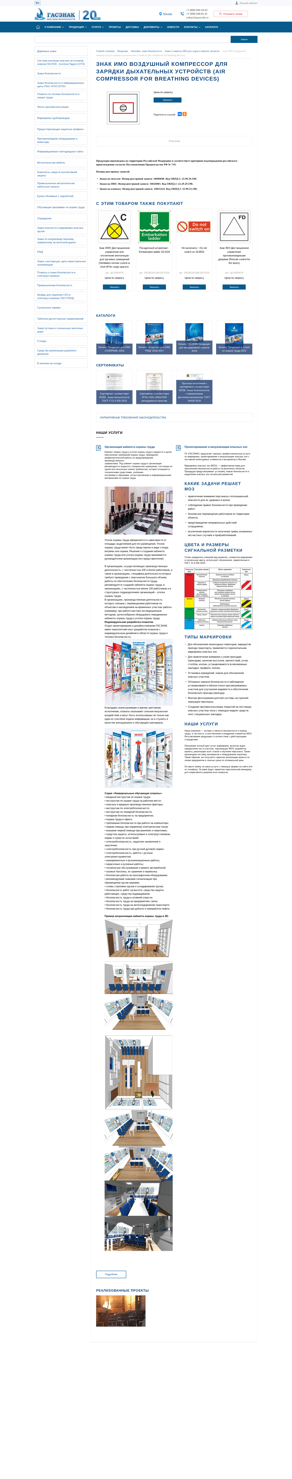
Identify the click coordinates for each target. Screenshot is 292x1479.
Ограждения (44, 218)
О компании (53, 27)
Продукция (76, 27)
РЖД (40, 251)
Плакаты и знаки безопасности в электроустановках (56, 274)
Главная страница (105, 51)
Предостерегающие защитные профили (60, 129)
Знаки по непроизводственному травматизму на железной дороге (56, 241)
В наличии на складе (49, 363)
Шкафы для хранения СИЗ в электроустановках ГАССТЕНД (55, 296)
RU (37, 3)
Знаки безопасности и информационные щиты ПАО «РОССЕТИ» (60, 84)
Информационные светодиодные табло (60, 151)
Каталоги (211, 27)
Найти (244, 39)
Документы (151, 27)
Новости (173, 27)
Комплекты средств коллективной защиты (57, 174)
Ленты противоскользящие (53, 106)
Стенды (41, 341)
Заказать (167, 99)
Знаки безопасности (49, 73)
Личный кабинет (249, 3)
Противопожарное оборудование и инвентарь (57, 140)
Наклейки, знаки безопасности (146, 51)
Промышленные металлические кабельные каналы (56, 185)
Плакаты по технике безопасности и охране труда (58, 96)
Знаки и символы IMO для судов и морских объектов (192, 51)
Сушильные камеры (49, 307)
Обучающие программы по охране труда (60, 207)
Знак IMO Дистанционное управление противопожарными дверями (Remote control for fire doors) (234, 255)
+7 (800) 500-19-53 (196, 10)
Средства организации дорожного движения (56, 352)
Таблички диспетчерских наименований (60, 318)
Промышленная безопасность (54, 285)
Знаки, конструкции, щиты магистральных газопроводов (61, 263)
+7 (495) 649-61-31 (196, 13)
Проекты (115, 27)
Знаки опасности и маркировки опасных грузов (60, 229)
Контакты (191, 27)
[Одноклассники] (184, 114)
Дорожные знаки (46, 51)
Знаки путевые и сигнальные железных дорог (60, 330)
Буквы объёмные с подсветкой (55, 196)
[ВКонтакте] (180, 114)
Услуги (96, 27)
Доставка (132, 27)
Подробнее (111, 1274)
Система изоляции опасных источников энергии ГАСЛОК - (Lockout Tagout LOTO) (61, 62)
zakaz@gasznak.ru (197, 17)
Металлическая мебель (51, 162)
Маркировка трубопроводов (53, 118)
